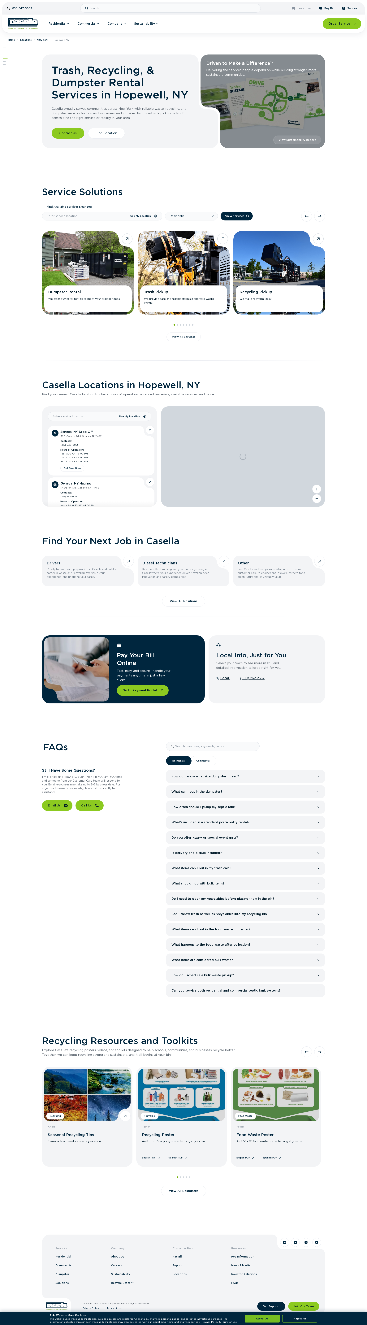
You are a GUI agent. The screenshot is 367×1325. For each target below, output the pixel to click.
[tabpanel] (245, 883)
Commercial (86, 23)
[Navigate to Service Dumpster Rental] (88, 273)
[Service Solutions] (4, 50)
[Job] (4, 55)
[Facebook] (306, 1242)
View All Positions (183, 601)
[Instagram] (295, 1242)
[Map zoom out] (316, 498)
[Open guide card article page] (125, 1116)
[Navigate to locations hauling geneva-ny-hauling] (150, 481)
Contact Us (68, 133)
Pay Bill (329, 8)
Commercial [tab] (203, 760)
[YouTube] (316, 1242)
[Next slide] (319, 216)
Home (11, 39)
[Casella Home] (23, 23)
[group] (245, 776)
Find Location (106, 133)
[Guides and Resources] (4, 64)
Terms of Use (114, 1308)
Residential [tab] (178, 760)
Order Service (339, 23)
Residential (57, 23)
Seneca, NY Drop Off (76, 432)
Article (51, 1126)
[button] (246, 776)
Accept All (262, 1318)
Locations (304, 8)
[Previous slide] (306, 216)
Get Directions (72, 468)
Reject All (300, 1318)
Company (114, 23)
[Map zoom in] (316, 489)
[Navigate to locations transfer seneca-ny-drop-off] (150, 430)
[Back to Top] (4, 47)
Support (353, 8)
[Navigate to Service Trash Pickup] (184, 273)
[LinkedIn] (284, 1242)
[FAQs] (4, 61)
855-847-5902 (22, 8)
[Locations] (4, 53)
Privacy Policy (91, 1308)
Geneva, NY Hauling (75, 483)
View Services (234, 216)
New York (42, 39)
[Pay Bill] (5, 58)
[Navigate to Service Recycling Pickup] (279, 273)
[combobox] (173, 8)
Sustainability (144, 23)
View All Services (183, 336)
